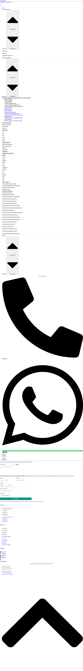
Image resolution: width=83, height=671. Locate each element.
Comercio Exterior (6, 142)
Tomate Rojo (4, 167)
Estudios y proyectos (6, 57)
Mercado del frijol (8, 100)
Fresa (3, 176)
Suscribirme (15, 498)
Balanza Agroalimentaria (7, 144)
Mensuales (4, 532)
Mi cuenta (4, 455)
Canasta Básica (8, 116)
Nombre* (1, 478)
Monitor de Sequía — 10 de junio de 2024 (13, 117)
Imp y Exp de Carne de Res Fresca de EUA (14, 106)
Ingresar (4, 454)
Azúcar (3, 140)
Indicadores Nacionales (7, 191)
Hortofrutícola (5, 126)
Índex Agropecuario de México (8, 210)
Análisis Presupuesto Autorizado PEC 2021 (11, 217)
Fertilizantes (4, 151)
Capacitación (5, 512)
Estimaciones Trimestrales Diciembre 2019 (10, 233)
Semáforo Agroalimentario (10, 103)
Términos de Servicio (6, 567)
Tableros (4, 155)
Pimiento (4, 174)
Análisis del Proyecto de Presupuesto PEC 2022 (12, 207)
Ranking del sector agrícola (7, 226)
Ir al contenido (3, 0)
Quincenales (4, 530)
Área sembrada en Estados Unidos (9, 183)
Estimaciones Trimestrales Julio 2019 (9, 228)
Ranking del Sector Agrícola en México (10, 214)
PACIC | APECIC (8, 102)
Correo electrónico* (3, 488)
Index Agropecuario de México (8, 224)
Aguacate (4, 169)
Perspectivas (5, 130)
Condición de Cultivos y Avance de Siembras (11, 185)
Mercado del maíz (8, 99)
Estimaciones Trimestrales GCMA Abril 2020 (11, 219)
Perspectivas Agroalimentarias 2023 (9, 201)
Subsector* (2, 493)
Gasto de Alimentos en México (8, 194)
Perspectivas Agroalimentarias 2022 (9, 203)
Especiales (4, 534)
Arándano (4, 160)
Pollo (3, 164)
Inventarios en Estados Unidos (8, 187)
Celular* (1, 482)
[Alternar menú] (0, 5)
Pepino (3, 165)
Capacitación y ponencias (7, 55)
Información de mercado (7, 508)
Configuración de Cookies (7, 574)
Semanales (4, 528)
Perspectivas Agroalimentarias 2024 (9, 198)
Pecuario (4, 128)
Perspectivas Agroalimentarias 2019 (9, 231)
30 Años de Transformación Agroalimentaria (11, 196)
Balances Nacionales (6, 122)
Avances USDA (5, 182)
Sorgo (3, 137)
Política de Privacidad (6, 566)
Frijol (3, 133)
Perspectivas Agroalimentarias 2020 (9, 221)
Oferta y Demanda (6, 189)
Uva (3, 171)
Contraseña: (2, 464)
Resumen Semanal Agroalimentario (12, 105)
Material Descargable (6, 536)
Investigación (5, 514)
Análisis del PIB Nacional (7, 192)
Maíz (3, 131)
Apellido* (18, 478)
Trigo (3, 135)
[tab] (4, 98)
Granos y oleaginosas (6, 124)
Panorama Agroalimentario (8, 153)
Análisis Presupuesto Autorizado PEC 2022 (11, 205)
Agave (3, 156)
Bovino (3, 158)
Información (4, 50)
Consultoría (4, 53)
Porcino (3, 162)
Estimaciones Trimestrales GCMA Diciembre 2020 (12, 212)
